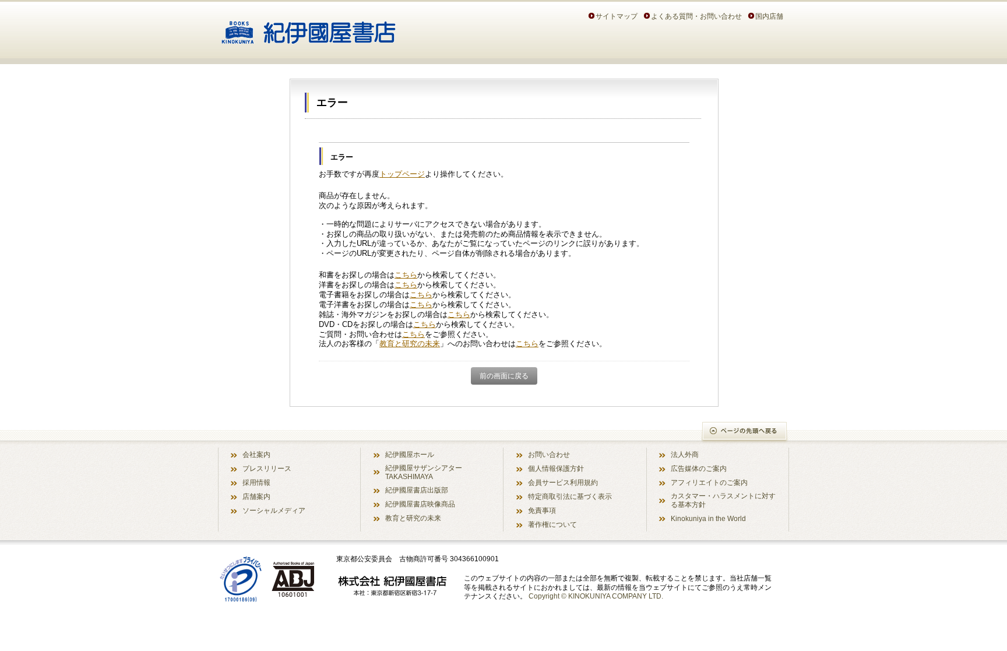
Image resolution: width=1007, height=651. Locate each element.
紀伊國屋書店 (308, 28)
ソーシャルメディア (273, 510)
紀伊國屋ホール (409, 454)
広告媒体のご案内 (699, 468)
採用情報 (256, 482)
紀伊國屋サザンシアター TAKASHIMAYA (423, 472)
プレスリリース (266, 468)
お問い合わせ (549, 454)
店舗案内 (256, 496)
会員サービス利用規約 (563, 482)
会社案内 (256, 454)
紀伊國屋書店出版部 (416, 490)
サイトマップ (617, 16)
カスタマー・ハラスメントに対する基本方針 (723, 500)
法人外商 (685, 454)
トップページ (402, 174)
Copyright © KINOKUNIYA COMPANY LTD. (596, 596)
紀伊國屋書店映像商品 (420, 504)
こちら (406, 274)
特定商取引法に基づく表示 (570, 496)
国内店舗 (769, 16)
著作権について (552, 524)
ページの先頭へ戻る (745, 432)
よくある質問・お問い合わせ (696, 16)
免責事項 (542, 510)
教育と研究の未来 (409, 343)
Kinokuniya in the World (708, 518)
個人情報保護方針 (556, 468)
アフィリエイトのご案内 (709, 482)
